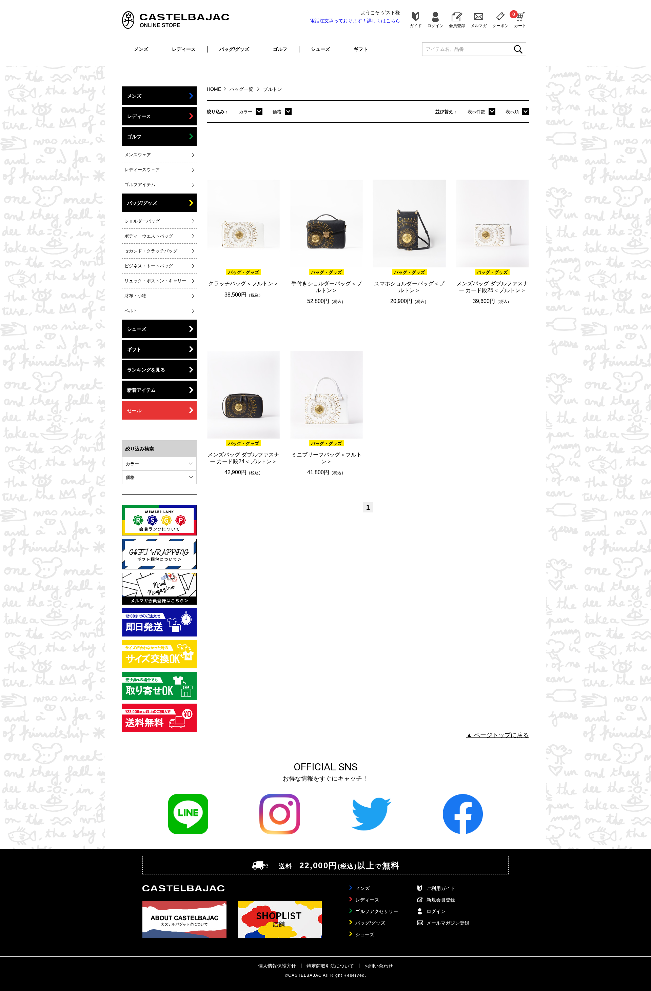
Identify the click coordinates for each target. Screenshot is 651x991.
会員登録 (457, 25)
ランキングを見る (146, 369)
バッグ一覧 (242, 89)
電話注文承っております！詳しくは (355, 20)
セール (134, 410)
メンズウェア (137, 154)
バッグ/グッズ (234, 49)
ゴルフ (280, 49)
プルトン (272, 89)
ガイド (416, 25)
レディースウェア (142, 169)
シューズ (320, 49)
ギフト (361, 49)
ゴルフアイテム (139, 184)
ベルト (131, 310)
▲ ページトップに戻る (497, 735)
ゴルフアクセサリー (376, 911)
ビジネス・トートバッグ (148, 265)
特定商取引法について (330, 966)
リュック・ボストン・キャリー (155, 280)
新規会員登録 (441, 900)
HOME (214, 89)
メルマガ (479, 25)
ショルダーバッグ (142, 221)
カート (520, 20)
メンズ (141, 49)
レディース (184, 49)
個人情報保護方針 (277, 966)
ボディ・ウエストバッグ (148, 236)
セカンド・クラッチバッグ (150, 251)
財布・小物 (135, 295)
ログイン (435, 25)
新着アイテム (141, 390)
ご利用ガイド (441, 888)
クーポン (500, 25)
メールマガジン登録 (448, 923)
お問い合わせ (378, 966)
